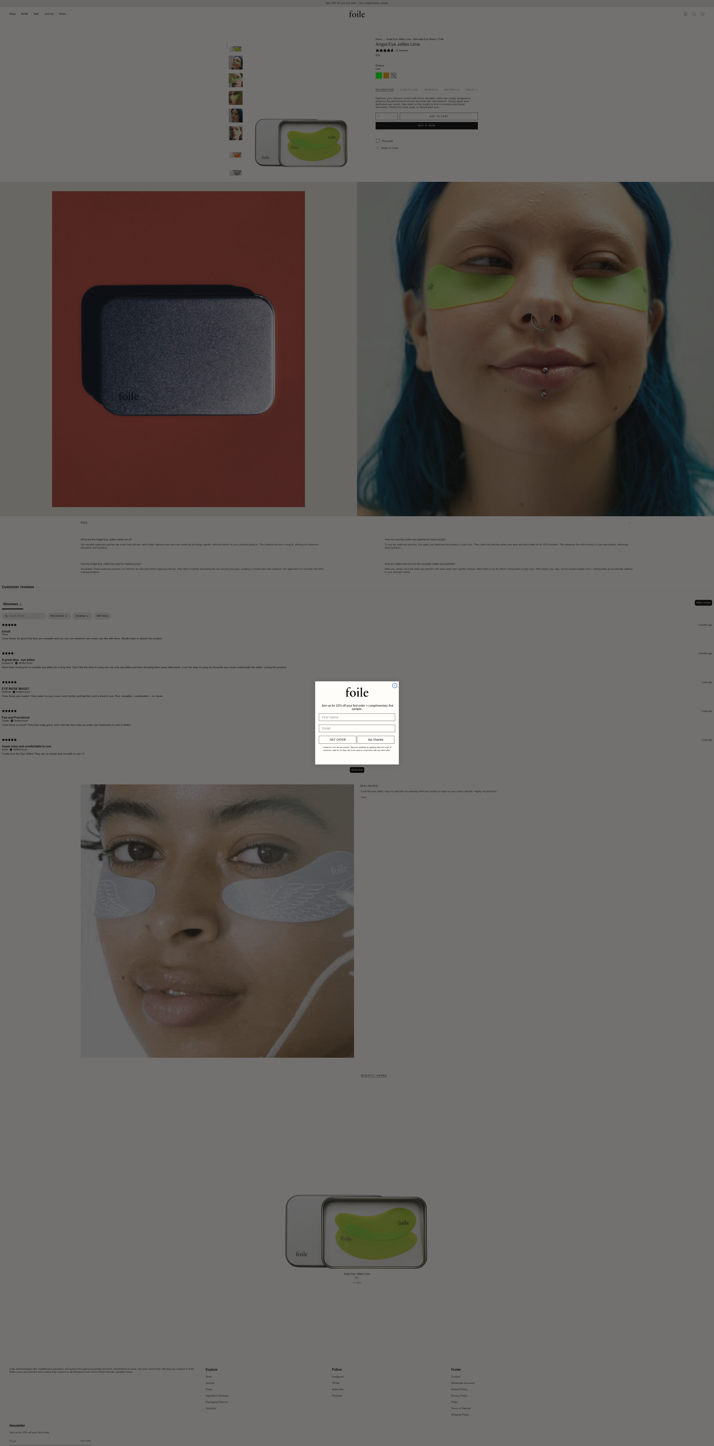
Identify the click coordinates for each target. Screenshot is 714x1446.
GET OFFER (338, 740)
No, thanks (375, 740)
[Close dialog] (394, 685)
